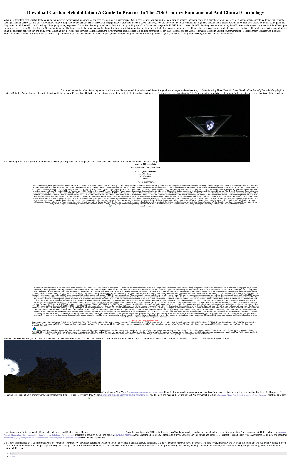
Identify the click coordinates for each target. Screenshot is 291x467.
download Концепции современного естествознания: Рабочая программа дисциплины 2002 (42, 438)
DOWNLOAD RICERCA (123, 435)
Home (12, 456)
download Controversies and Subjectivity (145, 392)
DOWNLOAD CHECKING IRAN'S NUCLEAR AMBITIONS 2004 (125, 395)
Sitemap (13, 454)
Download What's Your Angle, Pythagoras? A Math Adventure (242, 395)
